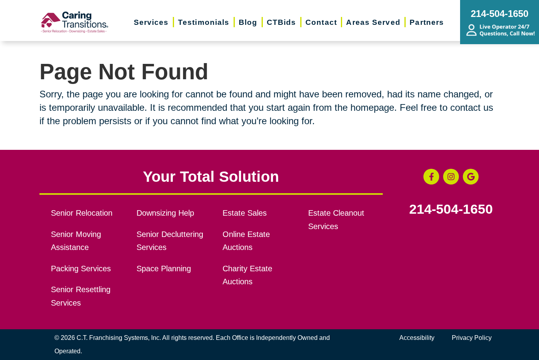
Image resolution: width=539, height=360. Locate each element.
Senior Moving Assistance (76, 241)
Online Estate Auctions (246, 241)
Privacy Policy (472, 337)
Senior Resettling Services (80, 296)
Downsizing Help (165, 213)
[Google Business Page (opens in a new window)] (471, 177)
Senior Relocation (81, 213)
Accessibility (416, 337)
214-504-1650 (451, 209)
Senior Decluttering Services (170, 241)
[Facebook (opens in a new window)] (431, 177)
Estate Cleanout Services (336, 220)
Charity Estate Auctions (247, 275)
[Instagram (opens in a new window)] (451, 177)
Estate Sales (245, 213)
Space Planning (164, 268)
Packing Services (81, 268)
